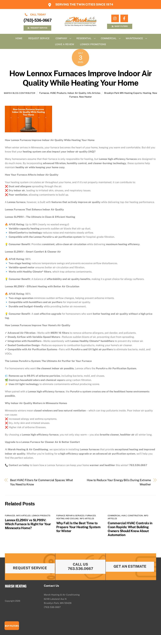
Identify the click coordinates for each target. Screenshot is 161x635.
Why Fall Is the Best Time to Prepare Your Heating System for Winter (78, 527)
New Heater (85, 96)
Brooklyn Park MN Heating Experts (123, 93)
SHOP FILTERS (121, 26)
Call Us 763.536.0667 (80, 566)
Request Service (39, 38)
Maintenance (134, 38)
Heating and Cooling (67, 518)
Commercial (109, 38)
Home (18, 38)
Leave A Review (64, 44)
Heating (147, 93)
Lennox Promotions (93, 44)
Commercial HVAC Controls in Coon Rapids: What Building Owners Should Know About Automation (130, 529)
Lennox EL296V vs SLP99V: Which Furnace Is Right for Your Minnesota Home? (28, 524)
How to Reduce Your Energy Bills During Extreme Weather (119, 482)
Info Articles (93, 93)
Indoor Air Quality (76, 93)
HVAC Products (58, 93)
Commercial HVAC (117, 515)
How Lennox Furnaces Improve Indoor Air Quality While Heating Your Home (80, 78)
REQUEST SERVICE (39, 28)
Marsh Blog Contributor (19, 93)
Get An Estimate (130, 566)
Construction (135, 515)
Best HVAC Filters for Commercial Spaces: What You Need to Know (41, 482)
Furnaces (44, 93)
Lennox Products (41, 515)
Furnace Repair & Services (70, 515)
